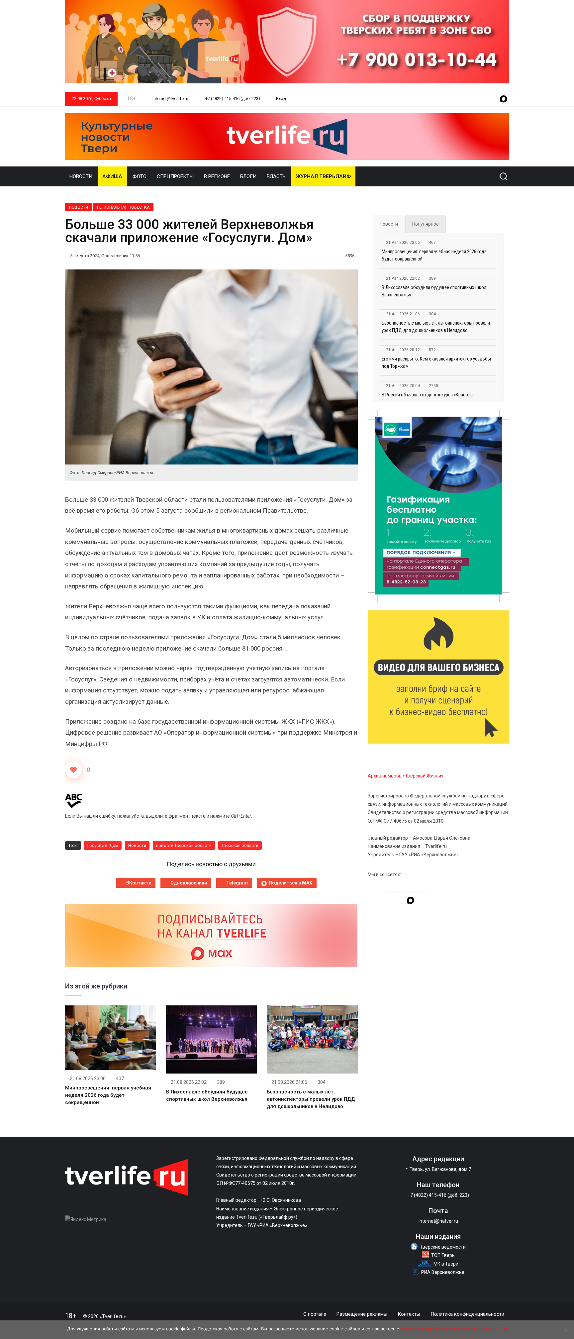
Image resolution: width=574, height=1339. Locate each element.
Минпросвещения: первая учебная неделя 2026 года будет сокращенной (108, 1095)
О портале (314, 1314)
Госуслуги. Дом (102, 845)
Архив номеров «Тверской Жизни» (405, 775)
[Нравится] (73, 770)
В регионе (217, 176)
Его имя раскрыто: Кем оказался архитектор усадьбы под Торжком (436, 362)
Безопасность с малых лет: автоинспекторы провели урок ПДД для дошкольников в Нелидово (311, 1099)
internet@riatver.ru (438, 1221)
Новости (80, 176)
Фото (139, 176)
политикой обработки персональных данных (448, 1328)
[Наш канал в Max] (503, 99)
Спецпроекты (175, 176)
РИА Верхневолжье (442, 1272)
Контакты (409, 1314)
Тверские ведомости (443, 1247)
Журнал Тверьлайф (323, 176)
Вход (281, 98)
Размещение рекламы (361, 1314)
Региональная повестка (123, 207)
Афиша (112, 176)
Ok (504, 1328)
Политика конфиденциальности (467, 1314)
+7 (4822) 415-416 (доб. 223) (232, 98)
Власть (276, 176)
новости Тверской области (184, 845)
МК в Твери (445, 1264)
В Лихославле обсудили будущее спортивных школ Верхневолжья (434, 291)
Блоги (248, 176)
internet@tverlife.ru (169, 98)
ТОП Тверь (443, 1255)
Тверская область (240, 845)
